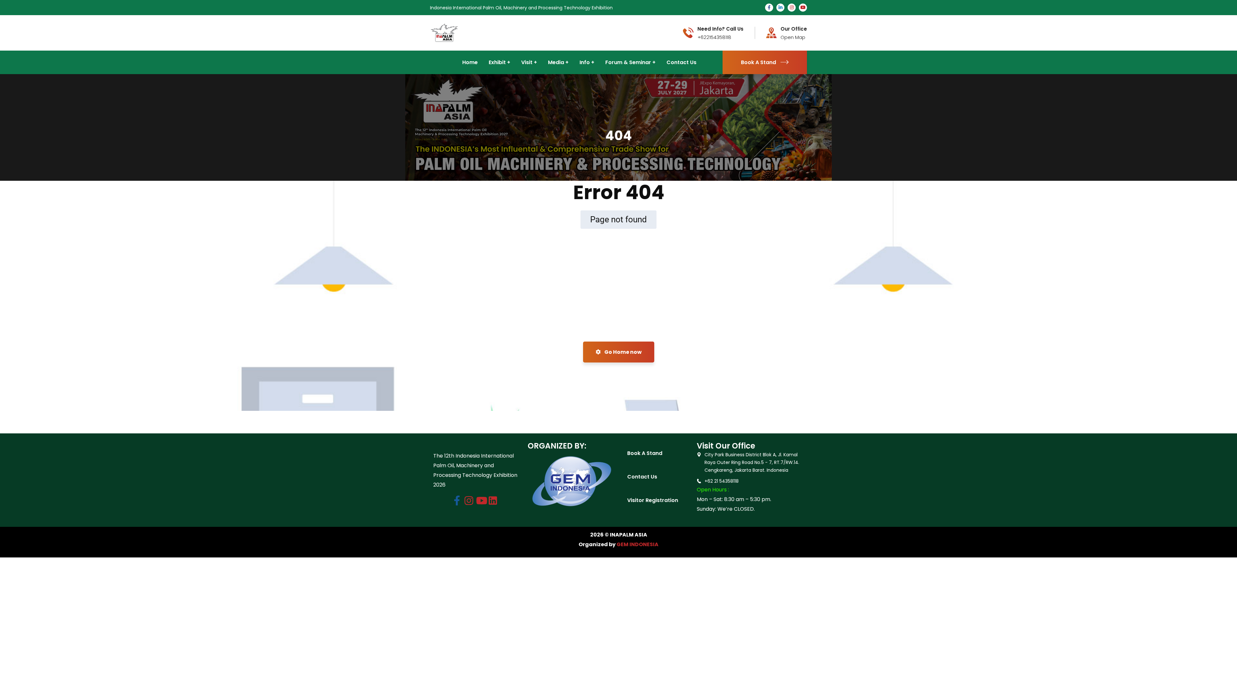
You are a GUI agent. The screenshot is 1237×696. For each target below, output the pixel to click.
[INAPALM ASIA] (444, 32)
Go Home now (622, 352)
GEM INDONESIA (637, 544)
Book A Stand (758, 62)
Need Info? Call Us (720, 29)
